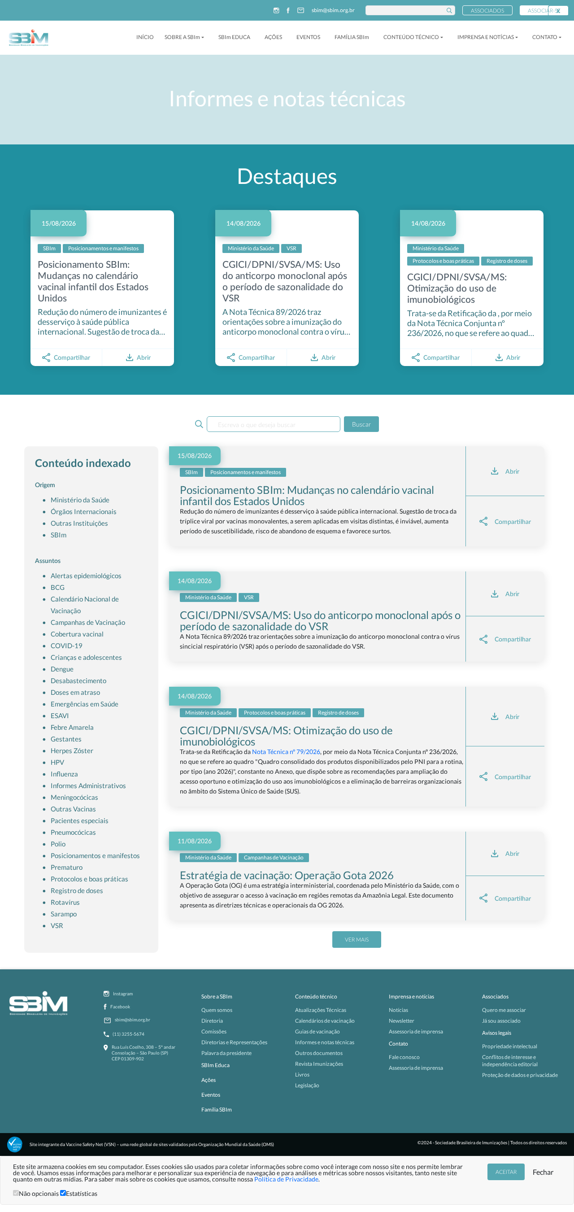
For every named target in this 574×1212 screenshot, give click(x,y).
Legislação (307, 1085)
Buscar (361, 424)
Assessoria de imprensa (416, 1031)
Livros (302, 1074)
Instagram (123, 993)
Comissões (213, 1031)
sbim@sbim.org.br (333, 10)
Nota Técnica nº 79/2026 (286, 751)
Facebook (120, 1006)
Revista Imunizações (319, 1063)
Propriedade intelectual (509, 1046)
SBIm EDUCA (234, 37)
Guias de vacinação (317, 1031)
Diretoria (212, 1020)
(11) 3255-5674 (128, 1034)
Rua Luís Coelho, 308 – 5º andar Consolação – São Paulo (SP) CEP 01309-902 (143, 1052)
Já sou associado (501, 1020)
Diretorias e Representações (234, 1042)
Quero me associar (504, 1010)
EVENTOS (308, 37)
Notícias (398, 1010)
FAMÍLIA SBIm (352, 37)
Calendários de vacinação (325, 1020)
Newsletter (401, 1020)
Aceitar (506, 1171)
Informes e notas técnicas (324, 1042)
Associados (487, 10)
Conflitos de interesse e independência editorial (510, 1061)
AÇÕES (273, 37)
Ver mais (357, 939)
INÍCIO (145, 37)
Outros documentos (319, 1053)
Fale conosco (404, 1057)
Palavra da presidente (226, 1053)
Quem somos (216, 1010)
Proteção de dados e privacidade (520, 1075)
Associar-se (544, 10)
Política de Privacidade (286, 1179)
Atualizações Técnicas (320, 1010)
